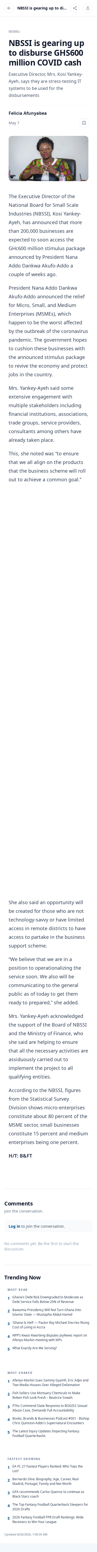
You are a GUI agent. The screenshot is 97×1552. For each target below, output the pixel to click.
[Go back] (9, 8)
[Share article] (75, 8)
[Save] (84, 123)
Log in (14, 1226)
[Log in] (88, 8)
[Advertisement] (48, 691)
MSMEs (14, 32)
